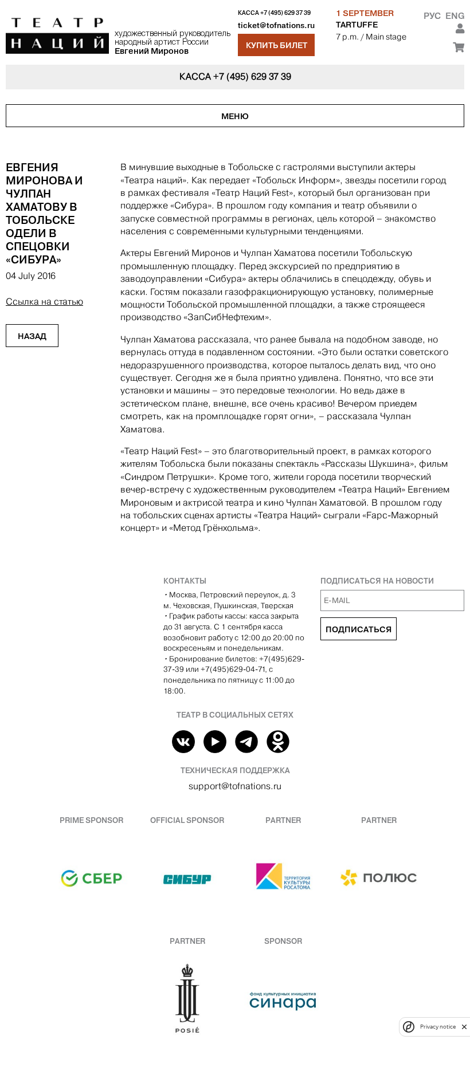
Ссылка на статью (44, 301)
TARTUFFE (357, 24)
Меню (235, 116)
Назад (32, 336)
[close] (464, 1026)
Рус (432, 15)
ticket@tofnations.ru (276, 25)
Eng (454, 15)
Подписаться (358, 629)
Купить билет (276, 45)
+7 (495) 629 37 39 (285, 13)
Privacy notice (438, 1026)
